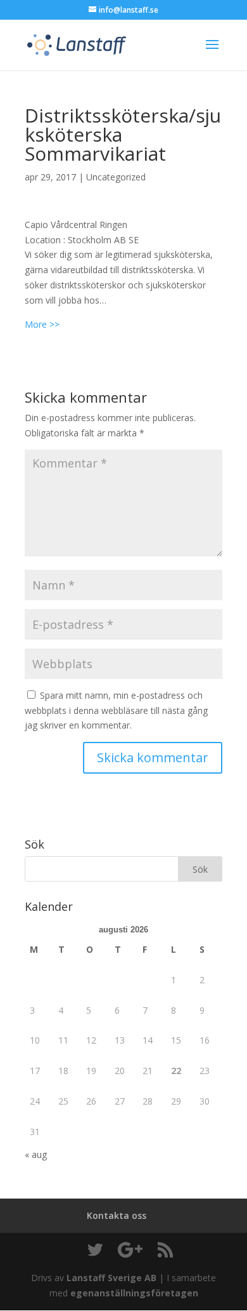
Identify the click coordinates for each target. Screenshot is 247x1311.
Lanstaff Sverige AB (111, 1278)
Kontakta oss (116, 1215)
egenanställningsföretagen (134, 1293)
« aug (36, 1154)
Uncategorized (116, 177)
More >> (42, 324)
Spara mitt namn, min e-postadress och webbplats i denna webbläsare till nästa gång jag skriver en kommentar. (116, 710)
